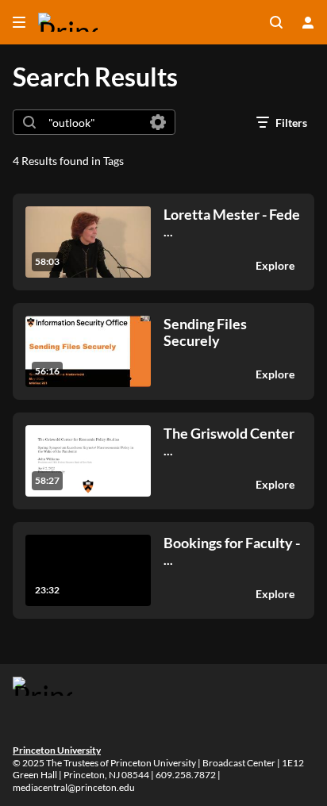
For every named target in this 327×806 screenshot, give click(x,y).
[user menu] (308, 22)
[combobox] (93, 122)
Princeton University (57, 750)
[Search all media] (276, 22)
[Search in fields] (158, 122)
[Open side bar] (19, 22)
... (232, 222)
